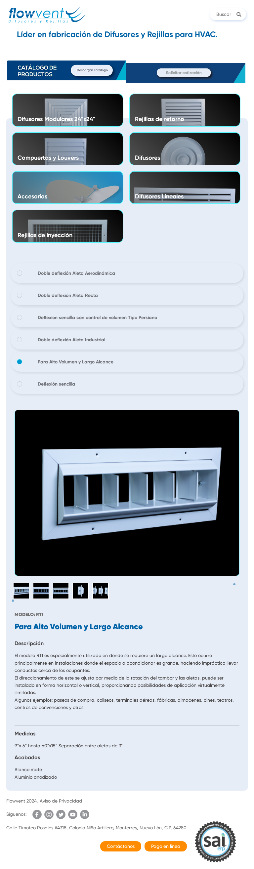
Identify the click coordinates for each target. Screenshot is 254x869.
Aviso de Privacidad (61, 801)
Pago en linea (165, 846)
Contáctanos (121, 846)
